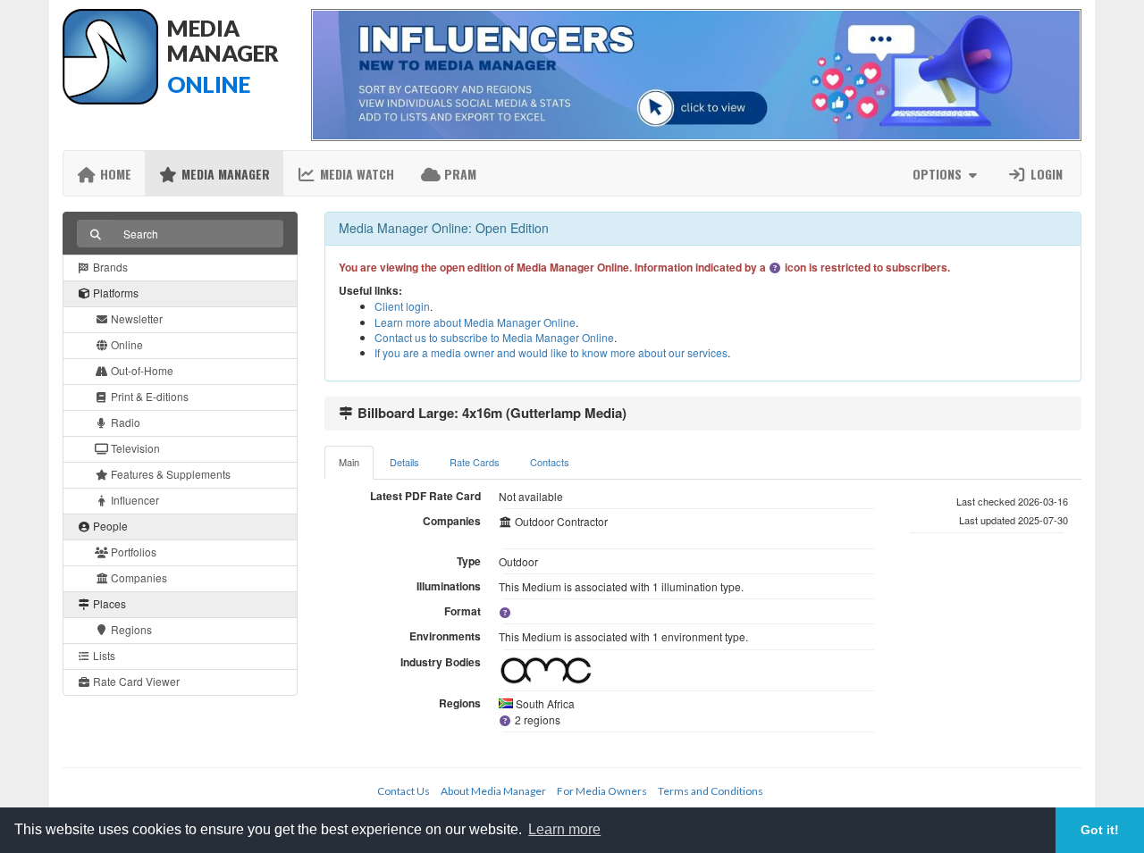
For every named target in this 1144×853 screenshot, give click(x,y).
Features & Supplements (169, 473)
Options (939, 173)
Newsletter (135, 318)
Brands (109, 266)
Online (125, 344)
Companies (137, 577)
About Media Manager (493, 791)
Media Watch (355, 173)
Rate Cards (475, 462)
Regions (130, 629)
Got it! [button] (1100, 830)
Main (349, 462)
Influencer (133, 499)
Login (1045, 173)
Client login (402, 306)
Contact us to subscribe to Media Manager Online (494, 337)
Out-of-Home (140, 370)
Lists (102, 655)
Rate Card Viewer (135, 681)
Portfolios (132, 551)
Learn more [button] (564, 829)
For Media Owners (602, 791)
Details (404, 462)
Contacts (549, 462)
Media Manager (224, 173)
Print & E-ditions (148, 396)
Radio (124, 422)
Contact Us (403, 791)
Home (114, 173)
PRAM (458, 173)
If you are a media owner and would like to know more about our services (551, 352)
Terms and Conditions (710, 791)
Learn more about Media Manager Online (475, 322)
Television (134, 448)
